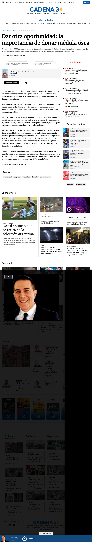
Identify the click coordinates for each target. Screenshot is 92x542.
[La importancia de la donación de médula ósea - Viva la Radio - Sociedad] (5, 73)
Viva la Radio (46, 20)
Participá (86, 2)
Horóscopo (71, 2)
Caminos (15, 2)
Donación (35, 177)
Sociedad (43, 215)
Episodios (12, 75)
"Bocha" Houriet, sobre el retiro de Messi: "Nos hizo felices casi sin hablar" (76, 102)
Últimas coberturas (39, 2)
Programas (29, 2)
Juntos (68, 216)
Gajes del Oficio (82, 23)
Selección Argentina (8, 223)
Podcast (70, 185)
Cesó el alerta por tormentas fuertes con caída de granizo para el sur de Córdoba (50, 220)
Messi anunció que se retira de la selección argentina (18, 230)
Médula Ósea (26, 177)
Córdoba (46, 13)
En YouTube (58, 2)
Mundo (63, 13)
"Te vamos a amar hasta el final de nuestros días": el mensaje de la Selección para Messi (76, 92)
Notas (7, 23)
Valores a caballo (71, 23)
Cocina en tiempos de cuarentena (20, 23)
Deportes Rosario (73, 68)
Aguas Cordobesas (73, 111)
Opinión (21, 2)
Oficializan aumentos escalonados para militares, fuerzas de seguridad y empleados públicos (77, 251)
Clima (64, 2)
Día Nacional (8, 177)
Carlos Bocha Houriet (72, 106)
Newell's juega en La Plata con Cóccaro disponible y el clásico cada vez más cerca (76, 72)
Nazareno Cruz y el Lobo (38, 23)
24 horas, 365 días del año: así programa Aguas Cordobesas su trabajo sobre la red (76, 114)
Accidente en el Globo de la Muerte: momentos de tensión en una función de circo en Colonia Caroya (77, 221)
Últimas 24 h (49, 2)
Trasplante (17, 177)
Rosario (55, 13)
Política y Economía (71, 246)
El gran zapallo (61, 23)
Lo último (75, 62)
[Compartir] (26, 82)
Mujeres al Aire (51, 23)
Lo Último (30, 13)
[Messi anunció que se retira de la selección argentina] (19, 208)
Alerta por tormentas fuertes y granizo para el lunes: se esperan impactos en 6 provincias (51, 250)
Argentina (37, 13)
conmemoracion (45, 177)
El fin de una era (73, 78)
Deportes (8, 2)
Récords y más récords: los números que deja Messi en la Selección (75, 82)
